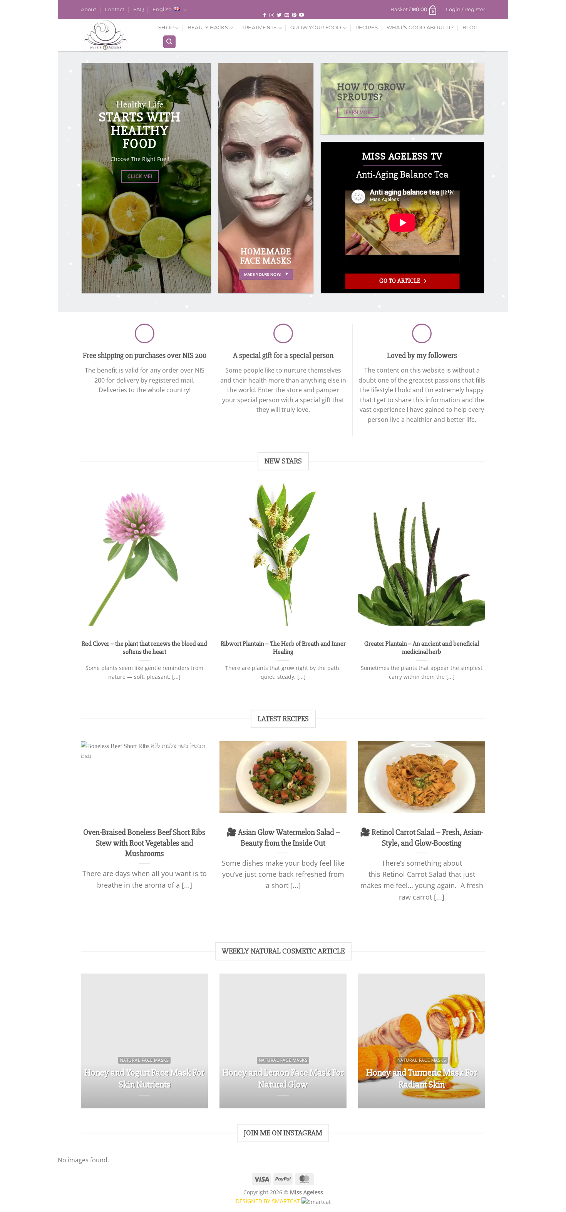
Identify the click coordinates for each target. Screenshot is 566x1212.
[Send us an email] (287, 15)
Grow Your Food (316, 27)
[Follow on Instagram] (272, 15)
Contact (114, 9)
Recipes (366, 27)
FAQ (138, 9)
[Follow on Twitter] (279, 15)
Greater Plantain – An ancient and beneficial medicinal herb (421, 648)
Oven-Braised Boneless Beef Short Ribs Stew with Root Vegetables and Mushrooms (144, 842)
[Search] (169, 41)
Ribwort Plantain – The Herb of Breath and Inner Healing (283, 648)
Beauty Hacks (208, 27)
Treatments (259, 27)
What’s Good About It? (420, 27)
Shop (166, 27)
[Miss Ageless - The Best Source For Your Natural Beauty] (114, 35)
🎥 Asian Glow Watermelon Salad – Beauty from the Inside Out (283, 837)
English (162, 9)
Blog (470, 27)
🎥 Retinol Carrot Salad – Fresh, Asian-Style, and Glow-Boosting (421, 837)
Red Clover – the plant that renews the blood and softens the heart (144, 648)
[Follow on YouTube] (301, 15)
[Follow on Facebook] (264, 15)
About (88, 9)
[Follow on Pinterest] (294, 15)
